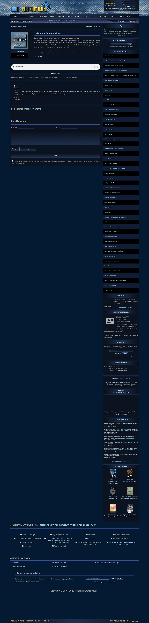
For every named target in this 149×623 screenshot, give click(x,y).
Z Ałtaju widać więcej (110, 285)
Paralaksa (107, 212)
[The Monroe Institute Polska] (121, 535)
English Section (109, 124)
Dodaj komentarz (32, 108)
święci (105, 31)
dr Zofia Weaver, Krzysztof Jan (129, 511)
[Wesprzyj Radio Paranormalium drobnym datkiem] (121, 404)
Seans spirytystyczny (110, 246)
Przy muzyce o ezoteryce (111, 231)
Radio (52, 16)
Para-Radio (108, 207)
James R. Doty (113, 494)
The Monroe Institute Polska (112, 271)
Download (42, 16)
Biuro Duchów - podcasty (111, 80)
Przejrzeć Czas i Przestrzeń (112, 227)
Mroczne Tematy (109, 178)
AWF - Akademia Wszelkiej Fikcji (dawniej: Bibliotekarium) (120, 75)
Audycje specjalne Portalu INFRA (114, 66)
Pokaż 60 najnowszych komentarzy (121, 458)
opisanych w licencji (71, 77)
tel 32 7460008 (15, 559)
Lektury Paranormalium (111, 163)
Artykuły (14, 16)
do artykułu (121, 427)
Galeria (85, 16)
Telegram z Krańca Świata (112, 261)
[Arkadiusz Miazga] (27, 531)
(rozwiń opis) (38, 56)
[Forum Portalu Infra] (27, 539)
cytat (24, 149)
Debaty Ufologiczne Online (112, 109)
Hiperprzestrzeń (109, 134)
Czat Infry (107, 100)
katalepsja (126, 31)
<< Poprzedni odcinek (18, 26)
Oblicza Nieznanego (110, 202)
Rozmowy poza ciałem (111, 241)
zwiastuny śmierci (133, 30)
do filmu (121, 434)
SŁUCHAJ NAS (121, 296)
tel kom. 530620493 (59, 559)
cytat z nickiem (31, 149)
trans (120, 31)
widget (127, 316)
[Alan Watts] (56, 74)
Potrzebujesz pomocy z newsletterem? (121, 357)
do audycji (121, 445)
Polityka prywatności (59, 563)
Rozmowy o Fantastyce (111, 236)
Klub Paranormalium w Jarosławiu (114, 148)
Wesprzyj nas (125, 16)
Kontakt (113, 16)
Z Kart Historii (108, 290)
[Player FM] (90, 531)
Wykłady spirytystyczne (111, 275)
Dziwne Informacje (110, 119)
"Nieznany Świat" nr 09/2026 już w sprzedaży (118, 382)
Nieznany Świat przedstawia (112, 192)
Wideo (69, 16)
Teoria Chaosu (109, 266)
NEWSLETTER (121, 342)
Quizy (94, 16)
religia (130, 33)
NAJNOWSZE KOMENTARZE (121, 416)
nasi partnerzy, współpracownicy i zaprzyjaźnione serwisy (68, 521)
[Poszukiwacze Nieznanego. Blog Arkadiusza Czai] (90, 540)
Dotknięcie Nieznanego (111, 114)
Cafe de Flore (108, 85)
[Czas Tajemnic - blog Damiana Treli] (27, 535)
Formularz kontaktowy (17, 563)
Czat (32, 16)
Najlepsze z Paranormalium (112, 188)
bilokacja (115, 30)
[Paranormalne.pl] (59, 543)
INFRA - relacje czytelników (112, 139)
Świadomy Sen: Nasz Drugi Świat (114, 251)
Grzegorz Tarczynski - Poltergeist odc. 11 (40, 621)
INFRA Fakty (108, 144)
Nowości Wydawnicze (111, 197)
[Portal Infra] (90, 535)
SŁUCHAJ (108, 307)
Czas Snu (107, 95)
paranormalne (134, 31)
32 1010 (114, 621)
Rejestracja (108, 2)
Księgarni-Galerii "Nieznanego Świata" (124, 386)
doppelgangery (108, 30)
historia (126, 33)
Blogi (77, 16)
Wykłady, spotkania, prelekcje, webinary (115, 280)
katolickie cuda (113, 31)
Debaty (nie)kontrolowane (112, 105)
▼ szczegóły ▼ (20, 55)
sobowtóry (121, 30)
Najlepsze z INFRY (110, 183)
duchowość (120, 33)
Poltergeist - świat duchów (112, 222)
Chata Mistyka (108, 90)
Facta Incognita (109, 129)
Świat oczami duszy (110, 256)
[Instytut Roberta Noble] (59, 531)
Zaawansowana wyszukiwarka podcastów (121, 46)
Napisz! (115, 5)
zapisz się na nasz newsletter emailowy (66, 91)
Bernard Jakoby (112, 511)
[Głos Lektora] (27, 543)
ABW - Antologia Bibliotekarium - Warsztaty (116, 56)
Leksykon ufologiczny (110, 158)
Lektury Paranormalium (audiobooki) (115, 168)
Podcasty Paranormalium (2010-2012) (115, 217)
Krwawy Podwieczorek (111, 153)
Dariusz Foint (129, 477)
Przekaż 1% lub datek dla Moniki (63, 21)
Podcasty (60, 16)
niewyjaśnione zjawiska (110, 33)
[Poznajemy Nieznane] (121, 531)
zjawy (126, 30)
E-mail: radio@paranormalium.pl (107, 559)
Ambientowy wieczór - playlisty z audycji (115, 61)
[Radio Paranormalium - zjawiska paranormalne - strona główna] (32, 13)
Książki (103, 16)
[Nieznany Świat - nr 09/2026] (121, 379)
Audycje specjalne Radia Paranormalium (116, 70)
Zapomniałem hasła (110, 3)
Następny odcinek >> (93, 26)
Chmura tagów (121, 35)
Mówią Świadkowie (110, 173)
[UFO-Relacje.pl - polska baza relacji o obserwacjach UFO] (121, 541)
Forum (24, 16)
